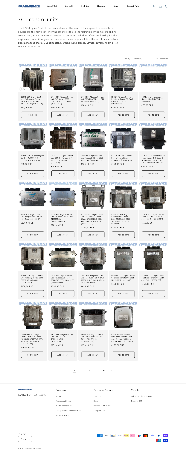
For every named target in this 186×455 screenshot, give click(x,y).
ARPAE (58, 396)
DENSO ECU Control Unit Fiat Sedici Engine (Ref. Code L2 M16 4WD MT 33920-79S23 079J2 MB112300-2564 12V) (153, 159)
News (96, 401)
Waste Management (64, 406)
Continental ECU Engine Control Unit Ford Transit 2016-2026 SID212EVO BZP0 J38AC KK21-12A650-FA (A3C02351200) (32, 339)
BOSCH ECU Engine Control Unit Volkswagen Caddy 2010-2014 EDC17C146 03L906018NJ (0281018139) (32, 100)
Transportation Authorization (68, 410)
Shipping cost (99, 410)
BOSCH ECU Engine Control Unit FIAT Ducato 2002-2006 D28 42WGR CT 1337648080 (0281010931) (62, 100)
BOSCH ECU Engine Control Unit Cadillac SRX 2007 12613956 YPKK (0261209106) (62, 338)
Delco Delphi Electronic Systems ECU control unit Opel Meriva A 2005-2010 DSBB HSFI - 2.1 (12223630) (122, 338)
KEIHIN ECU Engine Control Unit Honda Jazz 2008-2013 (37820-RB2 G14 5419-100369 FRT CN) (92, 338)
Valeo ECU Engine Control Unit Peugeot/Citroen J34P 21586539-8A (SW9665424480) (62, 218)
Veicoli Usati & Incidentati (142, 396)
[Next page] (111, 371)
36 (104, 370)
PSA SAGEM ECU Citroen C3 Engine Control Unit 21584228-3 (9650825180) (122, 158)
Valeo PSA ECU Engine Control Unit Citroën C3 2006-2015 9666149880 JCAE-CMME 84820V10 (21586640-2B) (121, 219)
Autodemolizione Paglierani (33, 449)
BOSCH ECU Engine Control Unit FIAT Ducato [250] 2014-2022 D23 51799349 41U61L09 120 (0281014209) (93, 279)
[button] (155, 6)
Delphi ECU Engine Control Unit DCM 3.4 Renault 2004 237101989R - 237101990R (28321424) (62, 159)
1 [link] (74, 370)
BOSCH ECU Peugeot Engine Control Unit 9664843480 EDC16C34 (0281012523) (32, 158)
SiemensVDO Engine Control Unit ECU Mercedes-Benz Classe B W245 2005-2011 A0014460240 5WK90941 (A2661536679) (92, 219)
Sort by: (127, 58)
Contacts (97, 396)
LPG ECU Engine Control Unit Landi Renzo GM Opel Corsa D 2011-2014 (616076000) (122, 100)
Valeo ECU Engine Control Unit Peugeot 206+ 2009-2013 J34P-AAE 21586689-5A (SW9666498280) (62, 279)
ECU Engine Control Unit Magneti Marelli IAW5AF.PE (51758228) (152, 99)
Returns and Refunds (102, 406)
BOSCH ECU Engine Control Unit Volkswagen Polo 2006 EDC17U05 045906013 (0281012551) (32, 279)
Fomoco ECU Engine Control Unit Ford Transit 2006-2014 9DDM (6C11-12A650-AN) (123, 278)
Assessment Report (64, 401)
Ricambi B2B (136, 401)
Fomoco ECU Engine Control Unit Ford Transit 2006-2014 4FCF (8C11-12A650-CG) (153, 278)
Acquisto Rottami (63, 415)
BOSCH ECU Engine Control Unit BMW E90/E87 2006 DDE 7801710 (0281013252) (92, 99)
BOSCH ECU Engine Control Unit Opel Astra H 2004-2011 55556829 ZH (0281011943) (152, 217)
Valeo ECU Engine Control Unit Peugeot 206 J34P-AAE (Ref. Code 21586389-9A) (32, 217)
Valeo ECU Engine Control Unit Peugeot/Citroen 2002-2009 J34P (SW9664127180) (92, 158)
